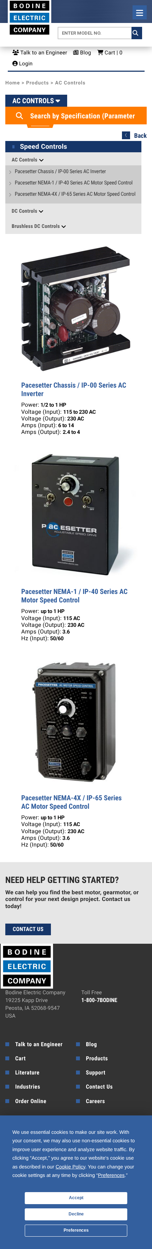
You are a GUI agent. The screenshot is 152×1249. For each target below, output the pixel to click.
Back (140, 136)
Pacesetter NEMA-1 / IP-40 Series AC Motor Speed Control (74, 182)
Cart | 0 (112, 52)
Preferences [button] (111, 1175)
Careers (95, 1101)
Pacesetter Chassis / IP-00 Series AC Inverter (60, 171)
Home (12, 83)
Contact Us (28, 929)
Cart (20, 1058)
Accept (76, 1197)
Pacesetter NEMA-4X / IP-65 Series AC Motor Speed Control (75, 194)
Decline (76, 1214)
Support (95, 1072)
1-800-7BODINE (99, 1000)
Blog (85, 52)
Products (37, 83)
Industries (27, 1086)
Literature (27, 1072)
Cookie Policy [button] (70, 1167)
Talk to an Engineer (43, 52)
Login (25, 63)
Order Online (30, 1101)
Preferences (76, 1230)
